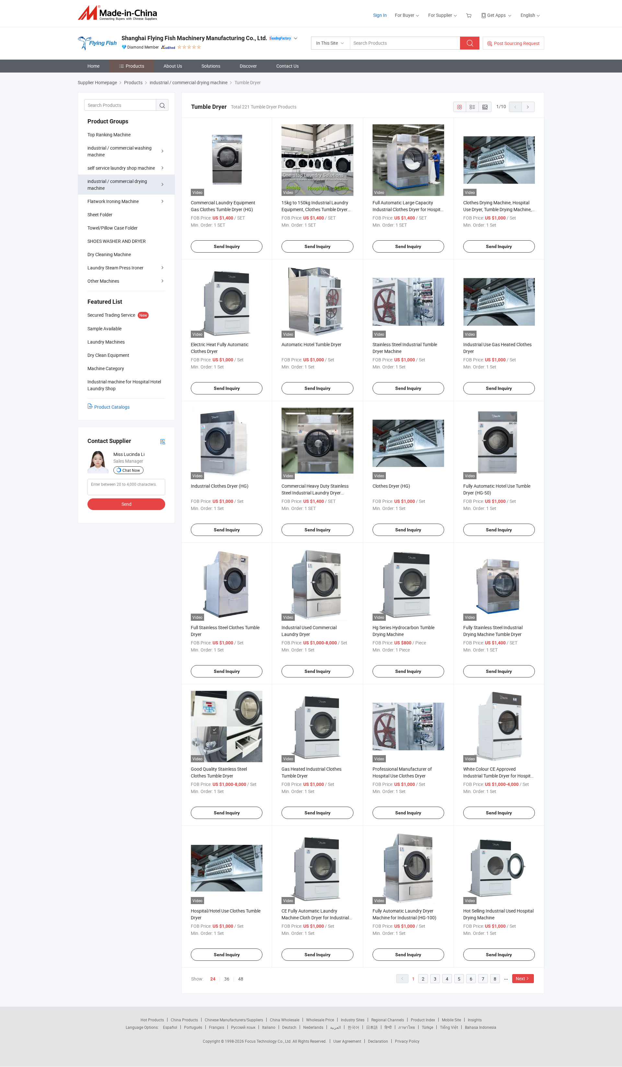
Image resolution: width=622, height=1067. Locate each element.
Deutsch (289, 1027)
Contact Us (287, 66)
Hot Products (152, 1019)
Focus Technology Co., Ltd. (269, 1041)
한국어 (353, 1027)
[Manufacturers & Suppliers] (119, 12)
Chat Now (131, 470)
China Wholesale (284, 1019)
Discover (248, 66)
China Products (184, 1019)
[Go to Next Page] (528, 107)
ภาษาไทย (406, 1027)
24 (212, 979)
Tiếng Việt (449, 1027)
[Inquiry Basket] (469, 15)
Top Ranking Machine (109, 134)
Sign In (380, 15)
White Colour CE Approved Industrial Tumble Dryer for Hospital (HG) (498, 776)
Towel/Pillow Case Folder (112, 228)
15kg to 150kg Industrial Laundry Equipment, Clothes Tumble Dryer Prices (315, 209)
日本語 (372, 1027)
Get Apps (496, 15)
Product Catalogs (112, 407)
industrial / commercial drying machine (117, 184)
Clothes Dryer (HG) (391, 486)
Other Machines (103, 281)
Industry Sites (352, 1019)
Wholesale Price (320, 1019)
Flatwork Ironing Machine (113, 201)
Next (520, 978)
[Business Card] (162, 441)
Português (193, 1027)
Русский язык (243, 1027)
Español (170, 1027)
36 (226, 979)
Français (216, 1027)
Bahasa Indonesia (480, 1027)
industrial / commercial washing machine (119, 151)
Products (135, 66)
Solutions (211, 66)
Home (93, 66)
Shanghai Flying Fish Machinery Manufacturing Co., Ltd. (194, 38)
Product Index (423, 1019)
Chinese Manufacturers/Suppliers (234, 1019)
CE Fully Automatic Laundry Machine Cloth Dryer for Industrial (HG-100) (315, 917)
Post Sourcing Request (517, 43)
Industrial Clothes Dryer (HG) (219, 486)
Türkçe (427, 1027)
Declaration (378, 1041)
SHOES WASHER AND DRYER (116, 241)
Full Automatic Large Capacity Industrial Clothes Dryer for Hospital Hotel (408, 209)
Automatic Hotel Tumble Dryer (311, 344)
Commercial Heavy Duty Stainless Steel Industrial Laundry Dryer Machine (315, 493)
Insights (475, 1019)
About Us (173, 66)
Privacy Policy (407, 1041)
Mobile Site (451, 1019)
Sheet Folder (99, 214)
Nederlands (313, 1027)
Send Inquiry (227, 246)
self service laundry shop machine (121, 168)
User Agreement (347, 1041)
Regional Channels (387, 1019)
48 (240, 979)
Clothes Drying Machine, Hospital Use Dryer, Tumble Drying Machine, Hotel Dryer (497, 209)
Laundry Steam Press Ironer (115, 268)
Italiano (268, 1027)
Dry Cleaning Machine (109, 254)
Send (126, 504)
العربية (335, 1027)
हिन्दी (388, 1027)
